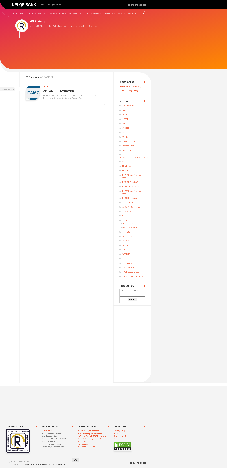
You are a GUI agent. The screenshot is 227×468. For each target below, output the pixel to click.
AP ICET (124, 123)
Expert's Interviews (128, 150)
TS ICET (124, 250)
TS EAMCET (126, 241)
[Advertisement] (79, 52)
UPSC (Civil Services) (129, 267)
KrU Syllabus (126, 211)
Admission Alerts (128, 106)
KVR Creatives (83, 444)
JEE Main (125, 171)
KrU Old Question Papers (131, 207)
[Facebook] (128, 5)
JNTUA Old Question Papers (132, 182)
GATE (124, 162)
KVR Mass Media (99, 436)
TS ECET (125, 245)
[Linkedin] (136, 5)
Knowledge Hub (95, 431)
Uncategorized (127, 263)
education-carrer (128, 146)
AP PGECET (126, 128)
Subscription (126, 232)
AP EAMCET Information (58, 91)
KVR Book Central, (85, 436)
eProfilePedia (96, 434)
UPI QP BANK (24, 4)
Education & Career (129, 141)
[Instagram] (140, 5)
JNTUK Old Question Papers (132, 198)
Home (14, 13)
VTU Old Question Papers (131, 272)
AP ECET (125, 119)
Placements (126, 220)
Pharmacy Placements (130, 227)
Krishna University (128, 203)
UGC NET (125, 259)
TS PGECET (126, 254)
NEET (124, 216)
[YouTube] (144, 5)
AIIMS (124, 110)
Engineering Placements (131, 224)
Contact (132, 13)
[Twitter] (132, 5)
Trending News (127, 236)
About (22, 13)
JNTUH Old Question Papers (132, 187)
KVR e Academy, (84, 434)
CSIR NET (125, 137)
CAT (123, 132)
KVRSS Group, (83, 431)
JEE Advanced (127, 166)
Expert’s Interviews (93, 13)
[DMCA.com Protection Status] (123, 450)
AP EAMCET (48, 87)
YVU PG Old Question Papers (132, 276)
